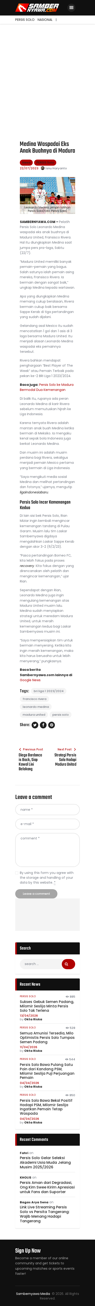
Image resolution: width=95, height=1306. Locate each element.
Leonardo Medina (36, 707)
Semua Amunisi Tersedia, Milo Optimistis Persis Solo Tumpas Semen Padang (47, 1037)
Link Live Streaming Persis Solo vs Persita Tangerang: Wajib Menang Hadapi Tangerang (45, 1214)
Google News (30, 680)
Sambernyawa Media (33, 1293)
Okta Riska (33, 1019)
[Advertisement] (47, 73)
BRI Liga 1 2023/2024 (49, 691)
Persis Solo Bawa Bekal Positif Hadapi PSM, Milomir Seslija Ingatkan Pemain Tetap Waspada (46, 1107)
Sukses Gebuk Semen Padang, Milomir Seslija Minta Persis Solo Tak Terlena (47, 1006)
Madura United (34, 714)
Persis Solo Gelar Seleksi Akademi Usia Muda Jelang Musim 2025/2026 (45, 1163)
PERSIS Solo (45, 162)
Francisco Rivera (34, 699)
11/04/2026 (28, 1047)
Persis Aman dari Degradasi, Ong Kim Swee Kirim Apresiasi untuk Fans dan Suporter (47, 1187)
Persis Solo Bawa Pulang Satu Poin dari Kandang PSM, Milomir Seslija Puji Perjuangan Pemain (47, 1071)
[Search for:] (47, 964)
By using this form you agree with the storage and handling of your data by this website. (47, 877)
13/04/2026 (29, 1015)
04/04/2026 (29, 1083)
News (26, 162)
